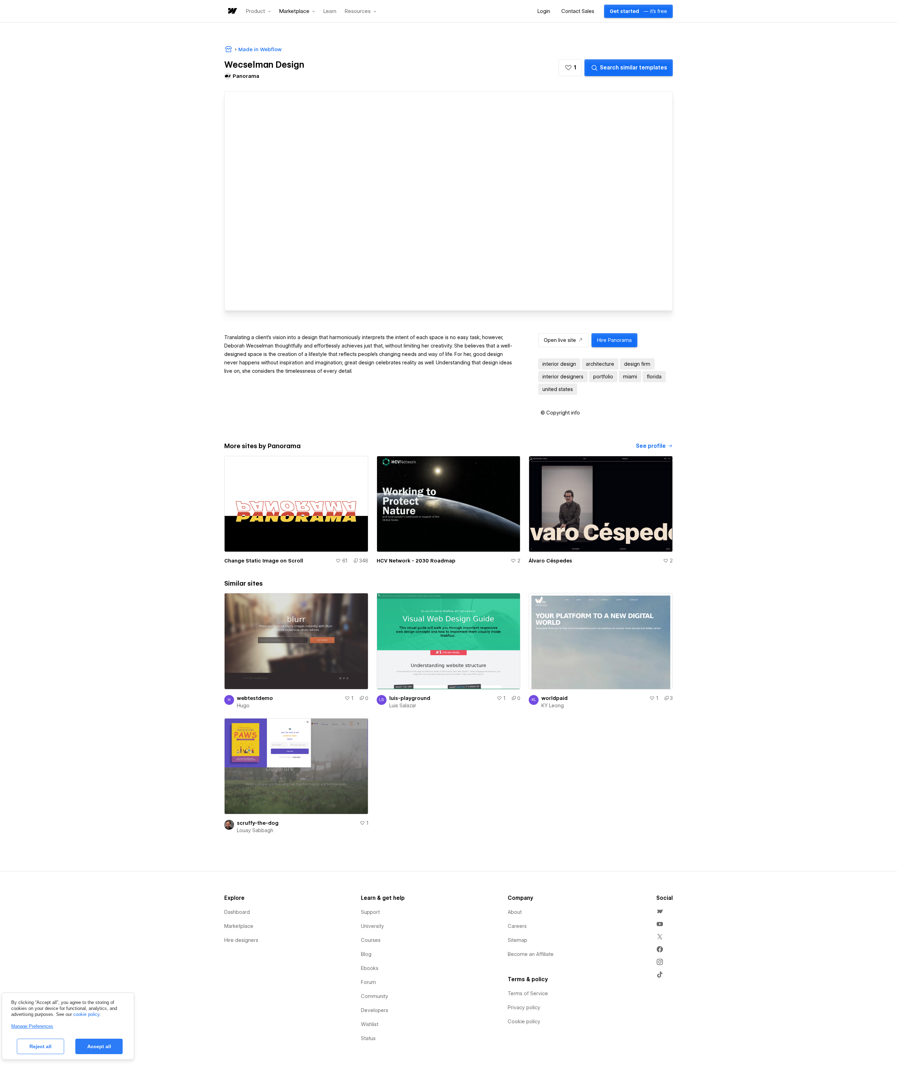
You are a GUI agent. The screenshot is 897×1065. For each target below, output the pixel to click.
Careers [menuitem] (517, 926)
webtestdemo (255, 698)
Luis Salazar (402, 705)
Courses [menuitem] (371, 940)
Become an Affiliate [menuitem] (531, 954)
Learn (329, 11)
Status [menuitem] (368, 1038)
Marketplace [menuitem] (238, 926)
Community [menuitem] (374, 996)
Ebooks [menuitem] (369, 968)
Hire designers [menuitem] (241, 940)
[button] (258, 11)
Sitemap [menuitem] (517, 940)
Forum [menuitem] (368, 982)
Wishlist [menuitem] (369, 1024)
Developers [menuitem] (374, 1010)
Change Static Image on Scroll (263, 561)
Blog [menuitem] (366, 954)
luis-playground (409, 698)
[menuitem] (659, 911)
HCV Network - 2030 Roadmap (416, 561)
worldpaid (554, 698)
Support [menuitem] (370, 912)
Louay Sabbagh (255, 830)
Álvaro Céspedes (550, 561)
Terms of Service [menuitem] (528, 993)
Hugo (243, 705)
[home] (232, 11)
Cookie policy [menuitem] (524, 1021)
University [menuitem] (372, 926)
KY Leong (552, 705)
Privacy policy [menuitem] (524, 1007)
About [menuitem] (515, 912)
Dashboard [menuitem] (237, 912)
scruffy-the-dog (258, 823)
